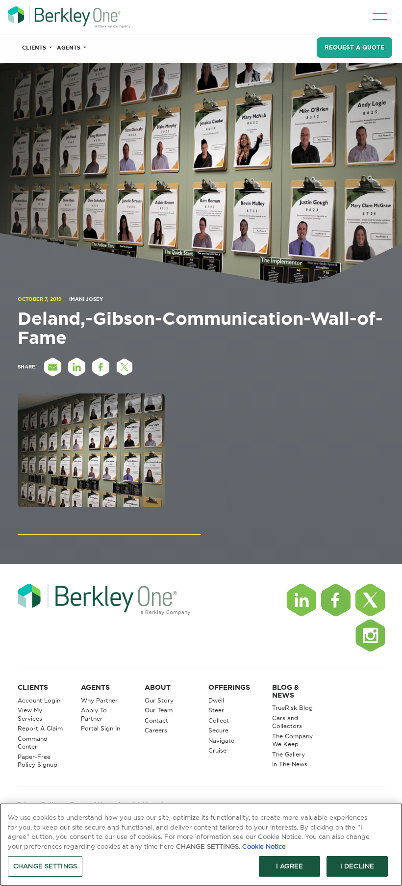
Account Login (39, 700)
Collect (218, 720)
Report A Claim (40, 728)
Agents (69, 48)
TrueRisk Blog (292, 707)
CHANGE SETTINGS (45, 865)
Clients (35, 48)
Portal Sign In (100, 728)
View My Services (30, 714)
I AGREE (289, 865)
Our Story (159, 700)
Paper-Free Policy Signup (37, 761)
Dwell (216, 700)
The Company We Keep (292, 740)
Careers (156, 730)
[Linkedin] (301, 600)
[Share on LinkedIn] (77, 367)
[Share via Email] (53, 367)
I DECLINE (357, 865)
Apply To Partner (94, 714)
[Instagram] (370, 635)
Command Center (33, 742)
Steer (216, 710)
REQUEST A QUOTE (354, 47)
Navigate (221, 740)
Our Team (159, 710)
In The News (289, 764)
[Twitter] (370, 600)
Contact (156, 720)
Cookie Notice (264, 846)
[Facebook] (336, 600)
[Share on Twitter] (125, 367)
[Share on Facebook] (101, 367)
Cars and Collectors (287, 722)
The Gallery (288, 754)
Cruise (217, 750)
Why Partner (99, 700)
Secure (218, 730)
